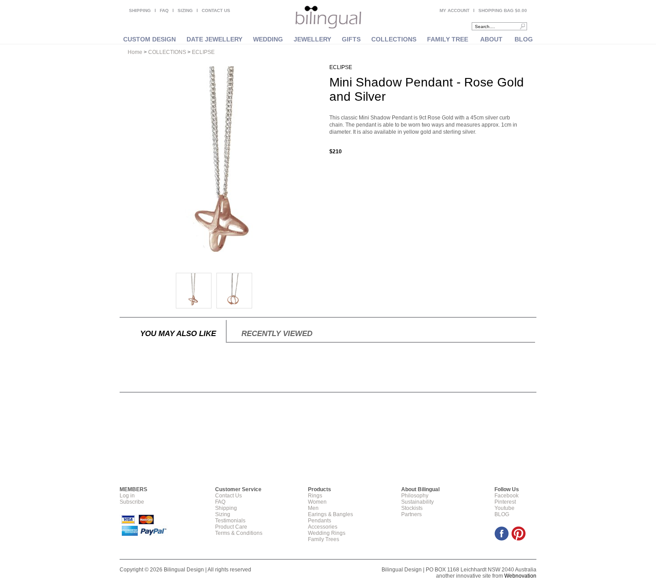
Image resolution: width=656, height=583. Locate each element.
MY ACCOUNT (454, 10)
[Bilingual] (328, 17)
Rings (315, 496)
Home (135, 52)
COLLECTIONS (393, 39)
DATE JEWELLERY (214, 39)
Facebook (506, 496)
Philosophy (414, 496)
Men (313, 508)
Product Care (231, 527)
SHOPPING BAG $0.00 (502, 10)
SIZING (185, 10)
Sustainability (417, 502)
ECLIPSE (203, 52)
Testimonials (230, 520)
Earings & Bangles (330, 514)
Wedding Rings (326, 533)
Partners (411, 514)
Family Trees (323, 539)
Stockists (412, 508)
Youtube (504, 508)
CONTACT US (216, 10)
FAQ (164, 10)
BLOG (524, 39)
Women (317, 502)
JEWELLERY (312, 39)
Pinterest (505, 502)
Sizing (222, 514)
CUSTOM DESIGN (149, 39)
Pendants (319, 520)
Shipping (226, 508)
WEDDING (268, 39)
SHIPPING (140, 10)
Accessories (322, 527)
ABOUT (491, 39)
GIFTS (351, 39)
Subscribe (132, 502)
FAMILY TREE (447, 39)
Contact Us (228, 496)
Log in (127, 496)
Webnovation (520, 576)
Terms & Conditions (238, 533)
